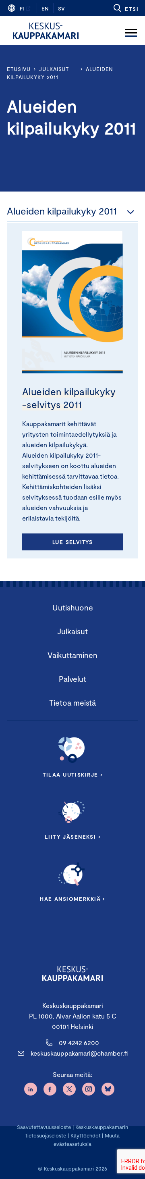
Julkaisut (54, 69)
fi (22, 8)
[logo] (46, 31)
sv (61, 8)
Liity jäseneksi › (72, 836)
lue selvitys (72, 542)
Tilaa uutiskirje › (73, 774)
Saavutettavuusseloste (44, 1127)
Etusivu (19, 69)
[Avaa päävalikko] (131, 31)
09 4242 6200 (79, 1042)
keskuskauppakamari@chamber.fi (79, 1053)
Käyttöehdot (85, 1135)
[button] (125, 8)
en (45, 8)
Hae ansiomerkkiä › (72, 899)
